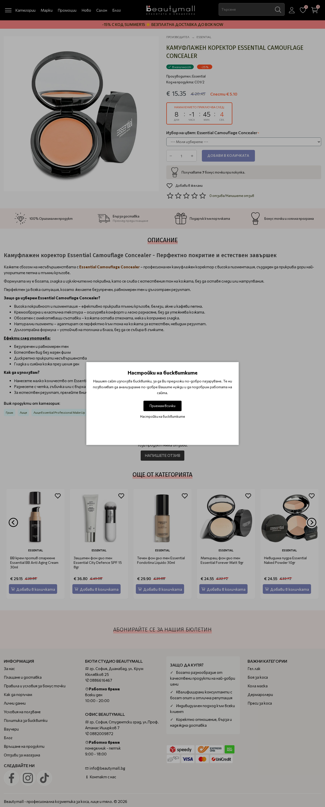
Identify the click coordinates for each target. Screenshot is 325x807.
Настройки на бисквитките (162, 416)
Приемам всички (162, 406)
